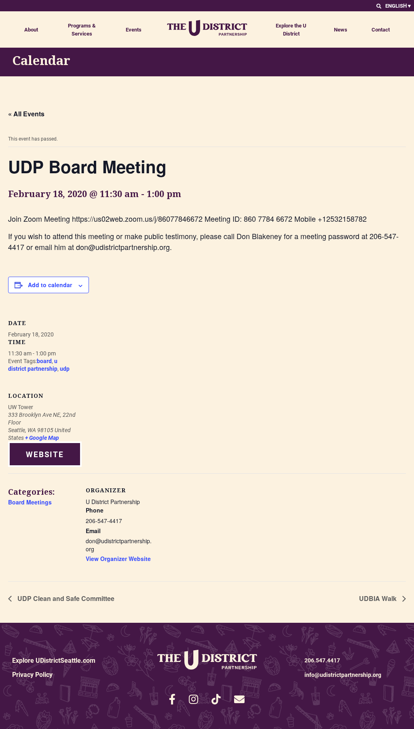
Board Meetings (30, 502)
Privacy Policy (32, 674)
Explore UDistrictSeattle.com (53, 660)
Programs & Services (82, 29)
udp (65, 368)
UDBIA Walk (378, 598)
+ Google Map (42, 437)
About (31, 29)
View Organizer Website (118, 559)
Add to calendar (50, 285)
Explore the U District (291, 29)
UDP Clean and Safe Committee (65, 598)
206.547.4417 (322, 660)
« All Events (26, 113)
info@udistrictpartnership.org (342, 675)
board (44, 361)
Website (45, 454)
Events (134, 29)
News (340, 29)
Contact (381, 29)
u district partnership (32, 364)
